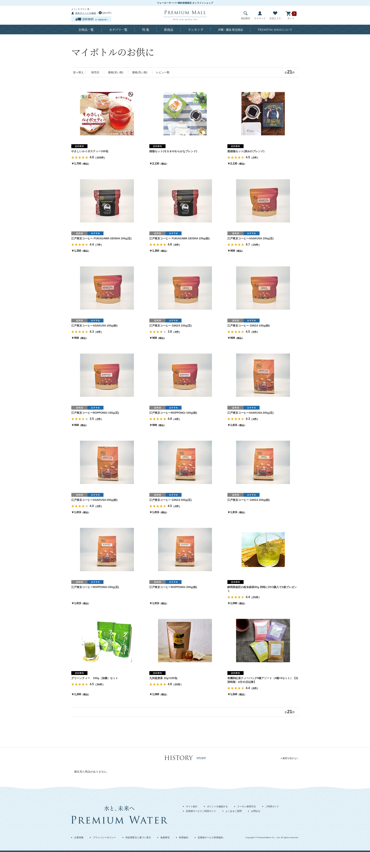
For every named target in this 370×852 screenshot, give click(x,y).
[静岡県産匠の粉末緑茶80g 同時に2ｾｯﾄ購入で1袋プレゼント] (263, 549)
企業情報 (78, 837)
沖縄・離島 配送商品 (230, 29)
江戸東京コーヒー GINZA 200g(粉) (248, 499)
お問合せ (255, 811)
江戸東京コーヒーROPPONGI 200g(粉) (173, 587)
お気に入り (275, 18)
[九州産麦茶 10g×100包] (185, 640)
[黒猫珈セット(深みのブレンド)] (263, 113)
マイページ (260, 18)
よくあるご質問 (233, 811)
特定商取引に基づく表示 (138, 837)
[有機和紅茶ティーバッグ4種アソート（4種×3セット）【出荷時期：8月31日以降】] (263, 640)
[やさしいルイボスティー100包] (107, 113)
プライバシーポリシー (104, 837)
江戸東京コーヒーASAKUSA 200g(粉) (94, 499)
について (275, 30)
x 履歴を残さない (290, 758)
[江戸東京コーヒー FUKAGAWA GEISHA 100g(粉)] (185, 200)
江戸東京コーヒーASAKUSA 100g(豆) (250, 238)
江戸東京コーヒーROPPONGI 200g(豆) (95, 587)
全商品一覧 (86, 29)
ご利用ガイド (272, 806)
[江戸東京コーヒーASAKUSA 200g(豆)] (263, 374)
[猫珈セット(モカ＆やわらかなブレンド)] (185, 113)
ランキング (195, 29)
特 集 (145, 29)
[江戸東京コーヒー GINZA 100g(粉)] (263, 287)
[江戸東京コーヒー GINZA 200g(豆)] (185, 462)
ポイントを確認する (217, 806)
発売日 (95, 72)
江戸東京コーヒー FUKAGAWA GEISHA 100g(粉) (179, 238)
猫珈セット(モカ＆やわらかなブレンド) (173, 151)
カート (290, 18)
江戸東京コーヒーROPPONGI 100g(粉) (173, 412)
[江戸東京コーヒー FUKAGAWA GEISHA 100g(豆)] (107, 200)
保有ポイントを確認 (85, 13)
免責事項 (165, 837)
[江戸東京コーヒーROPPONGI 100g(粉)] (185, 374)
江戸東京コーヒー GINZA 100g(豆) (170, 325)
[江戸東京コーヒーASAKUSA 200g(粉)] (107, 462)
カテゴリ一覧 (118, 29)
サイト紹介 (192, 806)
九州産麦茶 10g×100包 (163, 678)
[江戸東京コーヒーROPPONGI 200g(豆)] (107, 549)
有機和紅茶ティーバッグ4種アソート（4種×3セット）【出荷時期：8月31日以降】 (262, 680)
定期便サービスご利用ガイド (201, 811)
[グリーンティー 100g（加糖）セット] (107, 640)
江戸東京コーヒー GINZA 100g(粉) (248, 325)
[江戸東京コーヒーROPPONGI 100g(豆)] (107, 374)
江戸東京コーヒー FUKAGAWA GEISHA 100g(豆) (101, 238)
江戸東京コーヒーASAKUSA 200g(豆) (250, 412)
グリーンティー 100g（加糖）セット (94, 678)
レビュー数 (163, 72)
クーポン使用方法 (246, 806)
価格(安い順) (115, 72)
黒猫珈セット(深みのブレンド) (245, 151)
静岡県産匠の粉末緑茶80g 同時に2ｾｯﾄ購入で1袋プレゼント (262, 588)
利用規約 (183, 837)
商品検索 (245, 18)
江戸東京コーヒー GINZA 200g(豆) (170, 499)
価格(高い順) (139, 72)
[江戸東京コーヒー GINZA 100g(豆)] (185, 287)
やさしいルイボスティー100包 (89, 151)
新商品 (168, 29)
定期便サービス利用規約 (210, 837)
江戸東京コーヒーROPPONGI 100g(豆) (95, 412)
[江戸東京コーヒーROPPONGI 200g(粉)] (185, 549)
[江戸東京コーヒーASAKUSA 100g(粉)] (107, 287)
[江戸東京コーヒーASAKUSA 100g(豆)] (263, 200)
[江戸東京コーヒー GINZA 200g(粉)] (263, 462)
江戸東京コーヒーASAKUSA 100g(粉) (94, 325)
